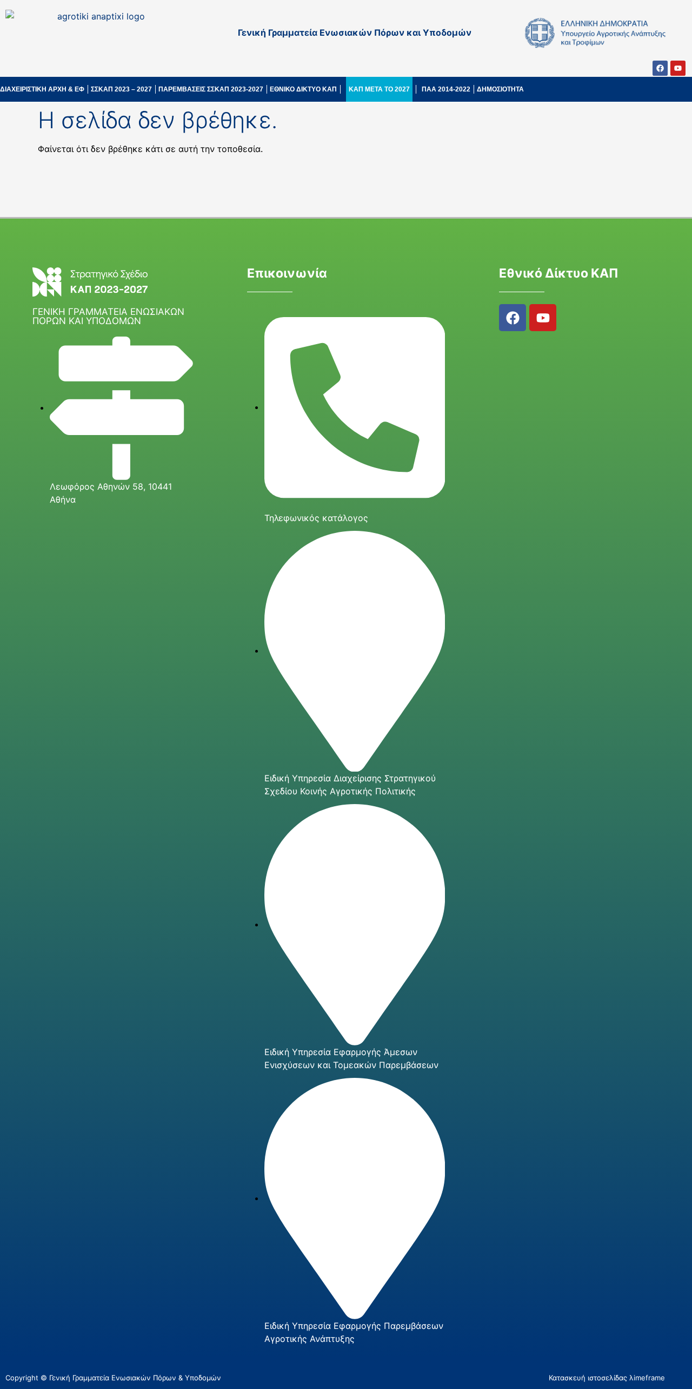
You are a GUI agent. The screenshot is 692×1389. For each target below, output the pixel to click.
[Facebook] (660, 68)
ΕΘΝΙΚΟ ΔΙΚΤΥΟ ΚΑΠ (303, 89)
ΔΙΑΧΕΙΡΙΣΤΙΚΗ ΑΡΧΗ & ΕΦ (42, 89)
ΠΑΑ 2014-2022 (446, 89)
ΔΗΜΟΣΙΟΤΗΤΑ (500, 89)
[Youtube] (678, 68)
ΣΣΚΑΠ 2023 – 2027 (121, 89)
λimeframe (647, 1377)
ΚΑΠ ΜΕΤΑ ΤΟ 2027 (379, 89)
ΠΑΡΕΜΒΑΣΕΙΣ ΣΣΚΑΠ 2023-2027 (210, 89)
